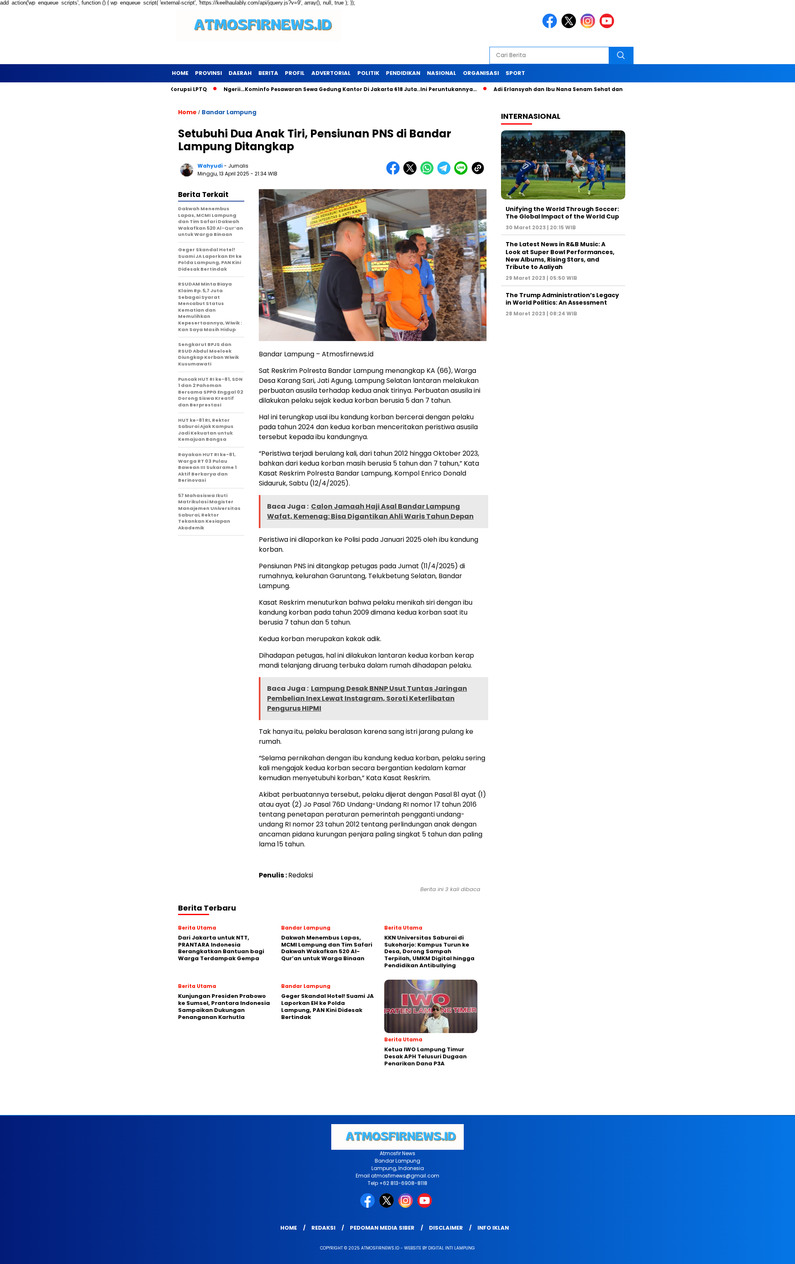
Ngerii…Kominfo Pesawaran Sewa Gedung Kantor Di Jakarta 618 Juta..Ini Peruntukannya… (313, 89)
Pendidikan (403, 73)
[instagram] (589, 26)
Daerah (240, 73)
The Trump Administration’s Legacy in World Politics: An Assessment (562, 298)
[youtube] (608, 26)
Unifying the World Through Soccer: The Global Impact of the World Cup (562, 212)
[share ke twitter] (411, 173)
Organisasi (481, 73)
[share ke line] (462, 173)
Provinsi (208, 73)
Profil (295, 73)
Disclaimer (446, 1228)
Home (180, 73)
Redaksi (323, 1228)
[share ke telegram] (445, 173)
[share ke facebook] (394, 173)
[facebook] (551, 26)
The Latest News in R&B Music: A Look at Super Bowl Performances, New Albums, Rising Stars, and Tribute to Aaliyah (560, 255)
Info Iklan (493, 1228)
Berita (268, 73)
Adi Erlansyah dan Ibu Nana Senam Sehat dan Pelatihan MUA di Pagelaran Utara (569, 89)
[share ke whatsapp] (428, 173)
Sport (515, 73)
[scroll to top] (764, 1252)
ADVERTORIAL (331, 73)
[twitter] (570, 26)
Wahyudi (210, 165)
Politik (368, 73)
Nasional (441, 73)
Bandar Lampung (229, 112)
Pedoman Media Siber (382, 1228)
